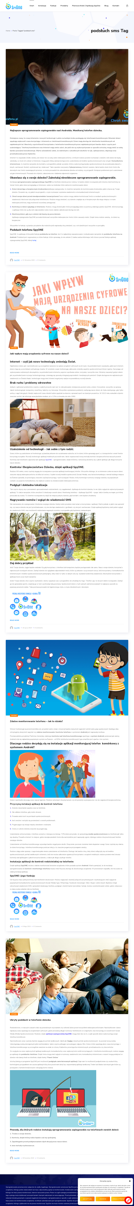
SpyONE (14, 124)
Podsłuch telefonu (21, 230)
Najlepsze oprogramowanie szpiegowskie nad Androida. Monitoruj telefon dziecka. (56, 130)
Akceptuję (87, 1199)
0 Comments (41, 260)
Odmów (103, 1199)
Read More (14, 253)
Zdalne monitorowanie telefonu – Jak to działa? (36, 721)
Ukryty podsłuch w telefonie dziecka (30, 1019)
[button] (130, 1181)
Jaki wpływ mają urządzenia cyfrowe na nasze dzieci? (39, 353)
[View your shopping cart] (127, 5)
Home (8, 31)
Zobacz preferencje (121, 1199)
